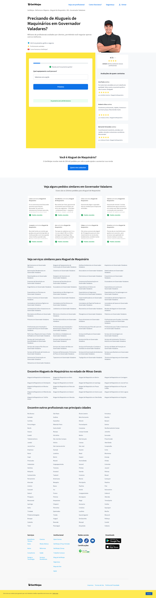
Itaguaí (55, 518)
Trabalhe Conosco (59, 553)
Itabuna (107, 526)
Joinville (107, 432)
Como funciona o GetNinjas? (39, 49)
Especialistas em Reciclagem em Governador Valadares (63, 293)
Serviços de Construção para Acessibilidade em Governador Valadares (36, 341)
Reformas (43, 548)
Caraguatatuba (83, 493)
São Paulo (56, 413)
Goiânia (55, 417)
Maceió (55, 461)
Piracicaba (30, 461)
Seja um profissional (76, 4)
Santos (107, 424)
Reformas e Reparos (42, 10)
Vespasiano (56, 500)
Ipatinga (30, 504)
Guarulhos (56, 421)
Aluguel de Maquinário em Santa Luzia (90, 392)
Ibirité (81, 489)
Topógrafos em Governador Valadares (90, 357)
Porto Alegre (31, 424)
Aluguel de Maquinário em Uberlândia (90, 397)
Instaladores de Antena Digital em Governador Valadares (115, 298)
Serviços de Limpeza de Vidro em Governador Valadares (63, 347)
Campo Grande (83, 432)
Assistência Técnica (30, 540)
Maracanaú (30, 500)
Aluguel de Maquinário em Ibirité (63, 383)
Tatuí (29, 526)
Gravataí (55, 471)
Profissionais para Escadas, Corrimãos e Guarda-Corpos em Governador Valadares (116, 321)
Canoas (81, 442)
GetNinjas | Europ (58, 548)
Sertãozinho (83, 518)
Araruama (82, 504)
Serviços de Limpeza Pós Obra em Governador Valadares (37, 347)
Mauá (80, 453)
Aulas (29, 544)
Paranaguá (56, 526)
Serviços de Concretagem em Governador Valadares (114, 335)
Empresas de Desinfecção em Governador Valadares (62, 282)
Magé (80, 500)
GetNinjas (30, 10)
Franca (55, 493)
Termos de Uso (99, 585)
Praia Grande (109, 439)
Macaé (107, 475)
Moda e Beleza (44, 544)
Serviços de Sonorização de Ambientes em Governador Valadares (91, 353)
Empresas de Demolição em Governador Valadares (36, 282)
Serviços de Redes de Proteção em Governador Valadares (115, 347)
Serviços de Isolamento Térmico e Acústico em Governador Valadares (115, 340)
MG (68, 10)
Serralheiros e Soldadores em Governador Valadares (62, 335)
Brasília (107, 417)
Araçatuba (82, 526)
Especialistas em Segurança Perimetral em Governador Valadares (90, 293)
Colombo (107, 464)
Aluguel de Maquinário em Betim (89, 377)
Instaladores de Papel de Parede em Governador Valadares (90, 304)
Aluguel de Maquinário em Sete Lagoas (116, 392)
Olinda (107, 461)
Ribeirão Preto (57, 424)
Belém (81, 435)
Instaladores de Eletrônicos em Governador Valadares (62, 304)
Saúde (41, 553)
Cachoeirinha (31, 475)
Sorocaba (107, 435)
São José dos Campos (59, 439)
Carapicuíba (108, 446)
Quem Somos (57, 539)
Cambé (107, 522)
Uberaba (107, 497)
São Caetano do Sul (59, 446)
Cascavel (30, 489)
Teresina (55, 468)
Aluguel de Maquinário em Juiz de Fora (116, 383)
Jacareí (107, 468)
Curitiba (29, 421)
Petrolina (56, 508)
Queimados (56, 511)
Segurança (110, 4)
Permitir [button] (149, 593)
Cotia (106, 450)
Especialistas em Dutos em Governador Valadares (87, 288)
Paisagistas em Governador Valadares (90, 314)
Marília (107, 511)
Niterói (81, 421)
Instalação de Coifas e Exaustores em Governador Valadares (38, 309)
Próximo (60, 87)
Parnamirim (31, 479)
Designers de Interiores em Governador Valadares (61, 277)
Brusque (29, 518)
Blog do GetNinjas (59, 557)
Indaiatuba (30, 464)
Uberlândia (108, 442)
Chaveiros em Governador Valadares (64, 270)
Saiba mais (55, 593)
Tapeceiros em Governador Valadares (64, 357)
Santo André (57, 428)
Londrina (56, 453)
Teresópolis (108, 500)
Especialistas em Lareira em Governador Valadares (113, 288)
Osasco (29, 432)
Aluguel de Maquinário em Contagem (116, 377)
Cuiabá (29, 435)
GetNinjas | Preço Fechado (61, 544)
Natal (29, 453)
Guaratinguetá (83, 515)
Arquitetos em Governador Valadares (116, 265)
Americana (56, 479)
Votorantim (108, 489)
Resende (55, 522)
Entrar (124, 4)
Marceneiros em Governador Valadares (90, 308)
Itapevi (81, 457)
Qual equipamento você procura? (45, 71)
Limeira (29, 486)
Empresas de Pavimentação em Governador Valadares (88, 282)
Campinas (82, 428)
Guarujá (55, 450)
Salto (29, 508)
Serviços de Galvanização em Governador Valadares (62, 340)
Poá (106, 486)
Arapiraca (30, 450)
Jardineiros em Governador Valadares (64, 308)
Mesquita (56, 482)
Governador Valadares (77, 10)
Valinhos (30, 468)
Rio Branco (30, 413)
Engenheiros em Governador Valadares (39, 287)
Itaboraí (107, 493)
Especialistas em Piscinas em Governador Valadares (36, 293)
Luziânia (81, 511)
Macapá (81, 522)
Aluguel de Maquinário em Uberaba (63, 397)
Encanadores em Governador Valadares (117, 281)
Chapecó (55, 504)
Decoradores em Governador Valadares (91, 270)
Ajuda (55, 571)
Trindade (30, 511)
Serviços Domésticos (43, 558)
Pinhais (81, 468)
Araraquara (82, 497)
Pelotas (55, 497)
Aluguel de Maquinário (58, 10)
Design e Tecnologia (30, 558)
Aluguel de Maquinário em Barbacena (38, 377)
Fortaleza (108, 413)
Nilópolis (30, 471)
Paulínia (81, 486)
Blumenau (108, 453)
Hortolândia (82, 461)
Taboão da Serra (32, 439)
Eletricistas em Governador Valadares (90, 276)
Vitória (55, 442)
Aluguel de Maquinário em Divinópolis (38, 383)
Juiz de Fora (31, 446)
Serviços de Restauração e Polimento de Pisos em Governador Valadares (64, 353)
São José (81, 446)
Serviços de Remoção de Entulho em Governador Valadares (38, 353)
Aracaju (107, 457)
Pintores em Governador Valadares (38, 319)
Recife (29, 428)
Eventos (42, 539)
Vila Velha (56, 435)
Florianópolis (83, 424)
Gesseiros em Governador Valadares (64, 298)
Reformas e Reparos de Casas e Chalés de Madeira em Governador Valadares (39, 335)
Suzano (81, 450)
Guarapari (108, 508)
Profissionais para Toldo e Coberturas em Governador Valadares (116, 327)
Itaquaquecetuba (58, 464)
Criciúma (81, 508)
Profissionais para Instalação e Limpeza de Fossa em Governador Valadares (37, 328)
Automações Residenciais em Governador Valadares (36, 271)
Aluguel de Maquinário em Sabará (63, 392)
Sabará (29, 493)
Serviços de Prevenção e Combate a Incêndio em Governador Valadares (90, 347)
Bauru (55, 486)
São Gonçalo (83, 439)
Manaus (55, 432)
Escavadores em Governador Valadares (65, 287)
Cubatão (30, 522)
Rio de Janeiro (83, 413)
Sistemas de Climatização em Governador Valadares (36, 358)
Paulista (107, 482)
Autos (29, 548)
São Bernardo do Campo (112, 428)
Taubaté (55, 475)
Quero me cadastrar (78, 167)
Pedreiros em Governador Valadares (116, 314)
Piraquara (30, 497)
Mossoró (107, 515)
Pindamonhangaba (33, 515)
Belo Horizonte (83, 417)
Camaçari (107, 479)
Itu (54, 489)
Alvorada (30, 482)
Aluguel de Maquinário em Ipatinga (89, 383)
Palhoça (107, 518)
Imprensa (90, 585)
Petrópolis (82, 482)
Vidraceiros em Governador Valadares (38, 363)
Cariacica (81, 475)
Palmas (107, 471)
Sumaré (81, 464)
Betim (55, 457)
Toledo (55, 515)
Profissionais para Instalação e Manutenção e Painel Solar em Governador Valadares (62, 328)
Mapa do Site (57, 566)
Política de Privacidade (112, 585)
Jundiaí (29, 442)
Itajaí (29, 457)
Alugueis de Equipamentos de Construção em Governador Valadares (64, 266)
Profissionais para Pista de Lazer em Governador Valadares (90, 327)
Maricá (81, 479)
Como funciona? (95, 4)
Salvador (30, 417)
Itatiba (107, 504)
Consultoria (31, 553)
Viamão (81, 471)
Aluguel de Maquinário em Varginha (115, 397)
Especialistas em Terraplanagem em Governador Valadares (116, 293)
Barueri (107, 421)
